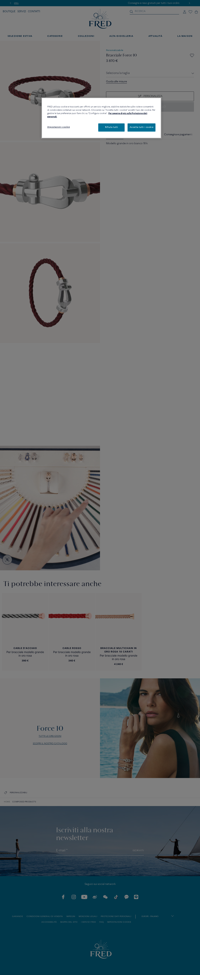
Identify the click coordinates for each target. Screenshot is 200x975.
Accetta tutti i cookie (142, 127)
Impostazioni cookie (58, 127)
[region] (101, 118)
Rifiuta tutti (111, 127)
